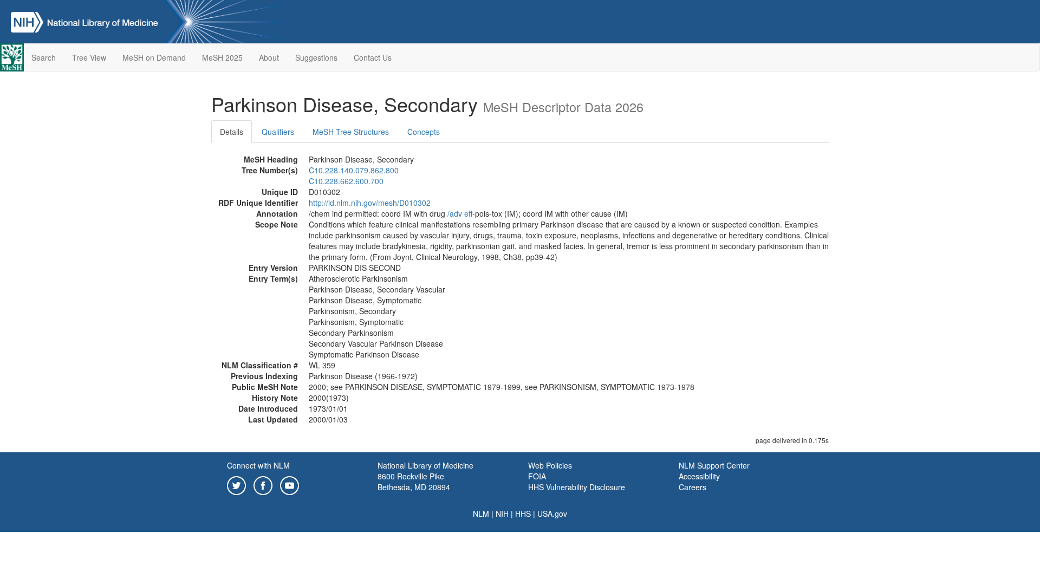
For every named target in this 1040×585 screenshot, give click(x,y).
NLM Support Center (714, 465)
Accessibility (699, 476)
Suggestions (316, 57)
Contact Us (373, 57)
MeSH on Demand (154, 57)
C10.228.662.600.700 (346, 181)
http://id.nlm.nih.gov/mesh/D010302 (370, 202)
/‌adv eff (459, 213)
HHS (523, 513)
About (269, 57)
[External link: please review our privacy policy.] (236, 484)
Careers (692, 487)
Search (43, 57)
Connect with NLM (258, 465)
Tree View (89, 57)
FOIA (537, 476)
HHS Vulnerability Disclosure (576, 487)
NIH (502, 513)
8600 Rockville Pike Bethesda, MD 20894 (414, 481)
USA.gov (552, 513)
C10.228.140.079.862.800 (354, 170)
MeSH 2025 (222, 57)
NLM (481, 513)
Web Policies (550, 465)
